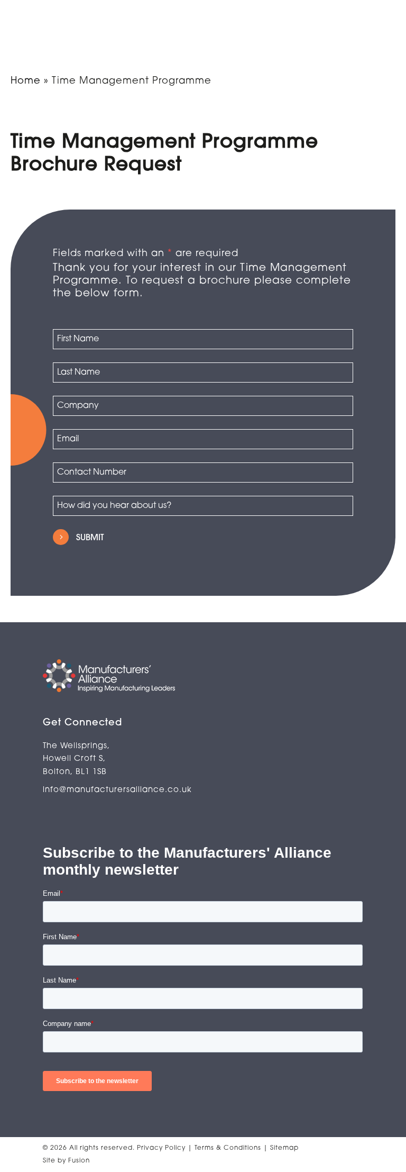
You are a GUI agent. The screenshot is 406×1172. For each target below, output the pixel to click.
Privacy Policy (162, 1148)
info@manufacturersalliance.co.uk (117, 790)
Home (26, 81)
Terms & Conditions (229, 1148)
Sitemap (284, 1148)
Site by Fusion (66, 1161)
